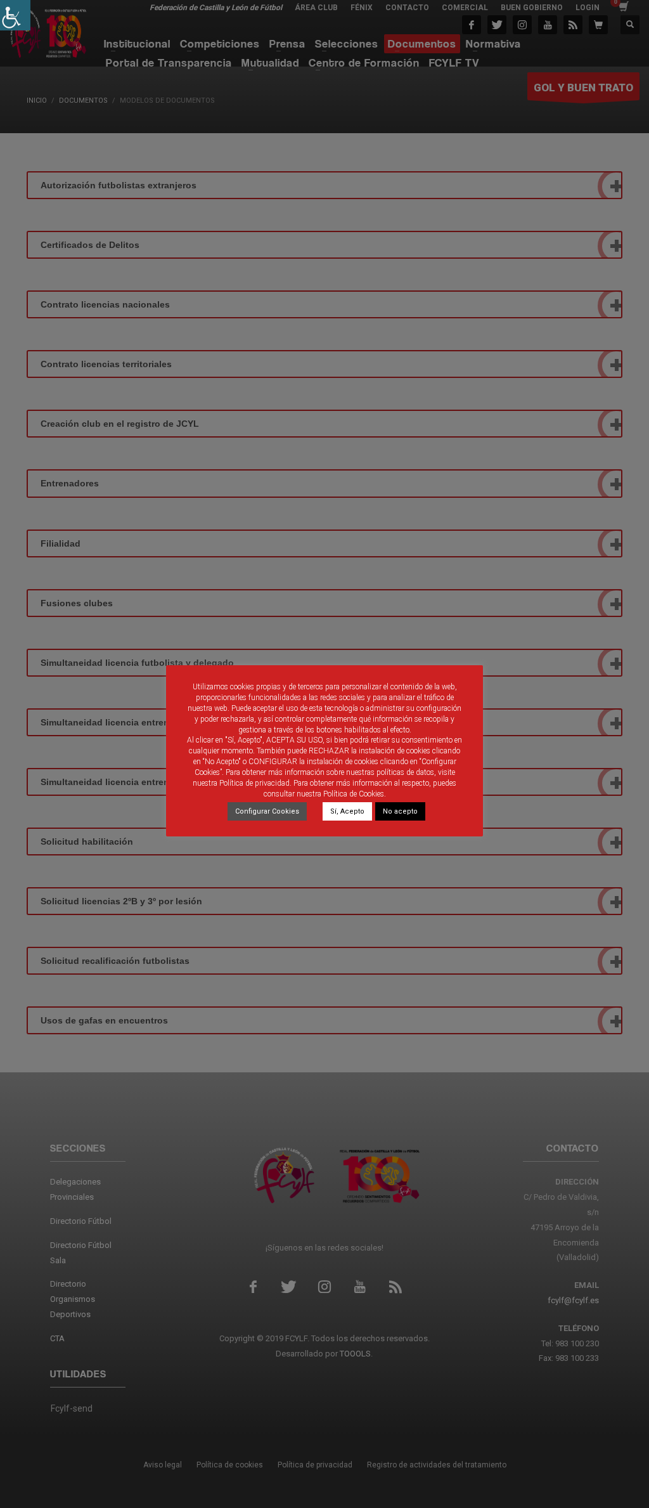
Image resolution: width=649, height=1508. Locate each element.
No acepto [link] (400, 811)
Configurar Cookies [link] (267, 811)
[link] (15, 15)
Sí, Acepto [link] (347, 811)
